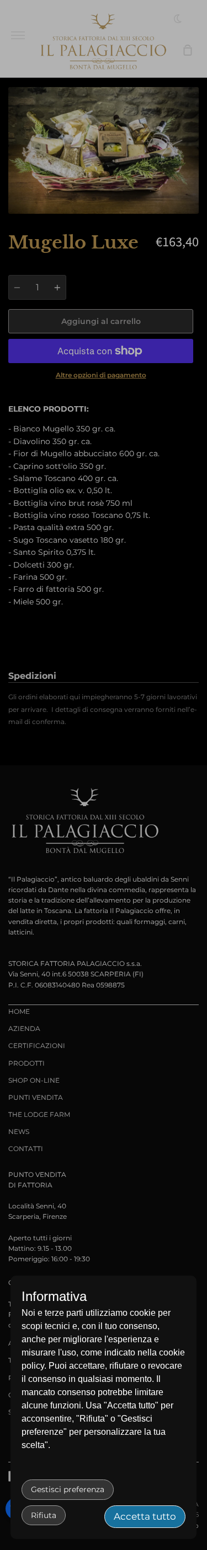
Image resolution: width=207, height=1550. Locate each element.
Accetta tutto (145, 1516)
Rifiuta (43, 1515)
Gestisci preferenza (67, 1489)
